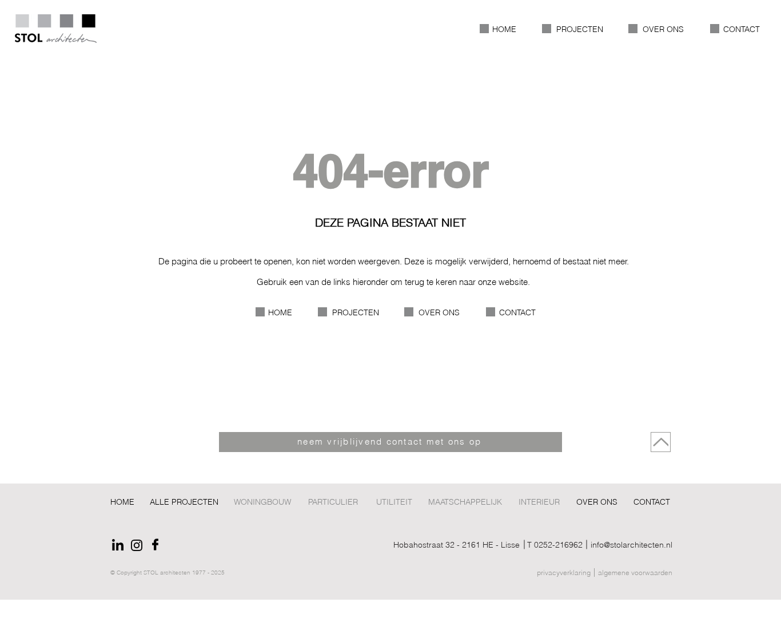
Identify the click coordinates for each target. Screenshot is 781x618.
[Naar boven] (661, 442)
